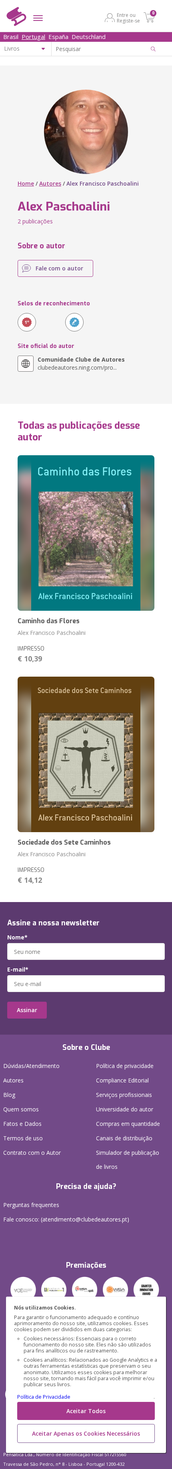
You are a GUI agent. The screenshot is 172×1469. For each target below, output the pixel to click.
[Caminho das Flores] (86, 533)
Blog (9, 1095)
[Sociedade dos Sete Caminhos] (86, 754)
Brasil (10, 37)
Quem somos (21, 1109)
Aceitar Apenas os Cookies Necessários (86, 1433)
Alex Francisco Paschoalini (52, 632)
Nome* (17, 937)
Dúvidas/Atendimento (31, 1066)
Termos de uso (23, 1138)
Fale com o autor (59, 268)
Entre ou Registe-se (128, 18)
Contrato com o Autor (32, 1152)
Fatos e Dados (22, 1123)
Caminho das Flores (49, 621)
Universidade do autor (124, 1109)
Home (26, 183)
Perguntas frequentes (31, 1205)
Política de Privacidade (43, 1397)
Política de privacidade (125, 1066)
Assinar (27, 1010)
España (58, 37)
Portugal (33, 37)
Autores (50, 183)
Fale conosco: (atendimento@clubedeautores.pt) (66, 1219)
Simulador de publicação (127, 1159)
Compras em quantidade (128, 1123)
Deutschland (89, 37)
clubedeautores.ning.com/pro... (81, 363)
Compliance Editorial (122, 1080)
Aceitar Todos (86, 1411)
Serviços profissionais (124, 1095)
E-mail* (17, 969)
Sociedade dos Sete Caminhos (64, 842)
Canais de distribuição (124, 1138)
